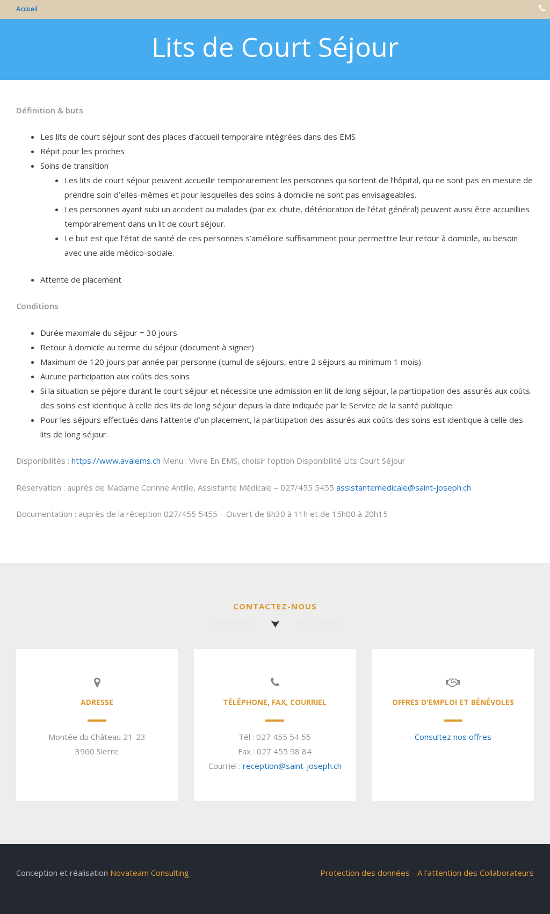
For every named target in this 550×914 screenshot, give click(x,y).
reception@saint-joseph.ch (292, 765)
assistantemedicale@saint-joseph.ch (403, 487)
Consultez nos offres (453, 736)
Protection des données (365, 872)
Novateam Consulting (149, 872)
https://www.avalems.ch (116, 460)
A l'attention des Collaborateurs (475, 872)
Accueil (27, 8)
